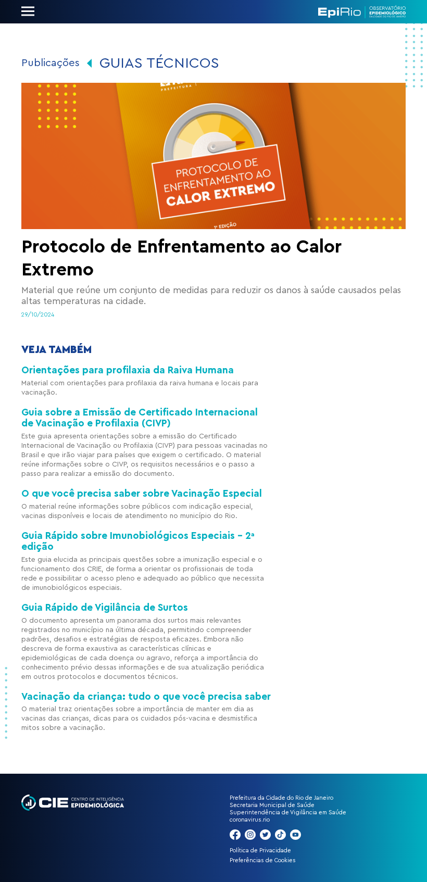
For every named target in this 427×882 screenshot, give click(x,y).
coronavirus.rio (250, 820)
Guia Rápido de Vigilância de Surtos (104, 608)
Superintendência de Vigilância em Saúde (288, 812)
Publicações (50, 63)
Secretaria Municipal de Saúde (272, 805)
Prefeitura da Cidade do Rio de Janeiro (281, 798)
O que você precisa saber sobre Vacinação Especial (141, 494)
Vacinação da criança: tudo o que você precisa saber (146, 697)
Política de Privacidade (260, 850)
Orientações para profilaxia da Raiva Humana (127, 370)
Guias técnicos (159, 63)
